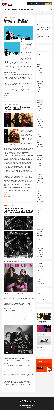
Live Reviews (14, 9)
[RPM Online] (7, 4)
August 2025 (39, 83)
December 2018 (40, 252)
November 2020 (40, 203)
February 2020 (40, 222)
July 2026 (39, 60)
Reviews (4, 9)
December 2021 (40, 176)
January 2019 (39, 250)
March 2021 (39, 195)
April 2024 (39, 117)
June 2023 (39, 138)
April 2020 (39, 218)
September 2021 (40, 182)
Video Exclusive (41, 283)
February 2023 (40, 146)
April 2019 (39, 244)
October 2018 (39, 256)
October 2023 (39, 129)
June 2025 (39, 87)
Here (6, 95)
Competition (40, 268)
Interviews (26, 9)
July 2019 (39, 237)
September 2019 (40, 233)
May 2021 (39, 191)
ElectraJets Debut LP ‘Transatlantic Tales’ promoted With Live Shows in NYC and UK (18, 210)
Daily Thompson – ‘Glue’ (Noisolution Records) (43, 37)
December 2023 (40, 125)
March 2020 (39, 220)
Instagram (5, 194)
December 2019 (40, 227)
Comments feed (41, 297)
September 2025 (40, 81)
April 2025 (39, 91)
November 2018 (40, 254)
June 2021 (39, 189)
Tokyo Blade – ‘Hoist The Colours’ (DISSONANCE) (42, 40)
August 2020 (39, 210)
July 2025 (39, 85)
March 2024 (39, 119)
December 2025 (40, 74)
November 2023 (40, 127)
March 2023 (39, 144)
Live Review (40, 275)
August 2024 (39, 108)
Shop (31, 9)
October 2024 (39, 104)
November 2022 (40, 153)
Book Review (40, 266)
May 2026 (39, 64)
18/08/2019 (10, 214)
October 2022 (39, 155)
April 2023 (39, 142)
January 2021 (39, 199)
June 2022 (39, 163)
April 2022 (39, 167)
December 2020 (40, 201)
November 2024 (40, 102)
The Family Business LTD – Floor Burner (44, 27)
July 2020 (39, 212)
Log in (39, 293)
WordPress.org (41, 299)
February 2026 (40, 70)
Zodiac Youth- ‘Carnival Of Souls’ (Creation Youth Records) (42, 30)
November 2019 (40, 229)
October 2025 (39, 79)
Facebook (6, 192)
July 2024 (39, 110)
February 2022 (40, 172)
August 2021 (39, 184)
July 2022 (39, 161)
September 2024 (40, 106)
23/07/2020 (10, 111)
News (9, 9)
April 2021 (39, 193)
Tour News (40, 281)
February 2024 (40, 121)
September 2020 (40, 208)
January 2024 (39, 123)
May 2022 (39, 165)
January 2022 (39, 174)
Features (21, 9)
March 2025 (39, 93)
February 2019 (40, 248)
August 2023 (39, 134)
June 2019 (39, 239)
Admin (6, 111)
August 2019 (39, 235)
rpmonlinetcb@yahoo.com (7, 0)
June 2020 (39, 214)
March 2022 (39, 170)
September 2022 (40, 157)
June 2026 (39, 62)
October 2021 (39, 180)
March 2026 (39, 68)
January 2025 (39, 98)
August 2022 (39, 159)
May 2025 (39, 89)
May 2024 (39, 115)
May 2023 (39, 140)
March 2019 (39, 246)
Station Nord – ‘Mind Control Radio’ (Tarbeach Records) (17, 21)
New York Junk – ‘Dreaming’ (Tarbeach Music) (17, 108)
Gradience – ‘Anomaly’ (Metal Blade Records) (43, 34)
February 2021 (40, 197)
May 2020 (39, 216)
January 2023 (39, 148)
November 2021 (40, 178)
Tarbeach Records (7, 388)
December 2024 (40, 100)
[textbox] (18, 159)
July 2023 (39, 136)
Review (5, 17)
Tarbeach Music (7, 196)
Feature (39, 270)
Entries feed (40, 295)
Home (38, 12)
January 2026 (39, 72)
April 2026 (39, 66)
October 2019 (39, 231)
